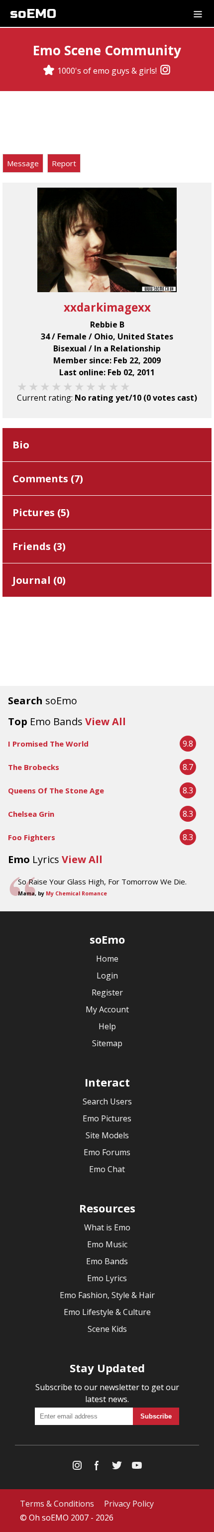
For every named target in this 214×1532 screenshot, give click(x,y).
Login (107, 975)
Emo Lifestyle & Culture (107, 1312)
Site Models (107, 1135)
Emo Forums (107, 1152)
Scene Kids (107, 1328)
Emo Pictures (107, 1118)
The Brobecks (33, 767)
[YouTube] (137, 1467)
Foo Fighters (31, 837)
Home (107, 958)
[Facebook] (97, 1467)
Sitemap (107, 1043)
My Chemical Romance (76, 893)
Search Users (107, 1101)
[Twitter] (117, 1467)
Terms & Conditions (57, 1503)
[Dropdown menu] (198, 13)
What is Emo (107, 1227)
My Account (107, 1009)
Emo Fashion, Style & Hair (107, 1295)
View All (105, 721)
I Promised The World (48, 744)
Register (107, 992)
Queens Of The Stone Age (56, 790)
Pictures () (41, 512)
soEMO (33, 13)
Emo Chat (107, 1169)
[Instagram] (165, 70)
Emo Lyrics (107, 1278)
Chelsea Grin (31, 814)
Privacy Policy (129, 1503)
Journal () (39, 580)
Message (23, 163)
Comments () (47, 478)
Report (64, 163)
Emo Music (107, 1244)
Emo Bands (107, 1261)
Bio (20, 444)
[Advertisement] (107, 124)
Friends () (39, 546)
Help (107, 1026)
